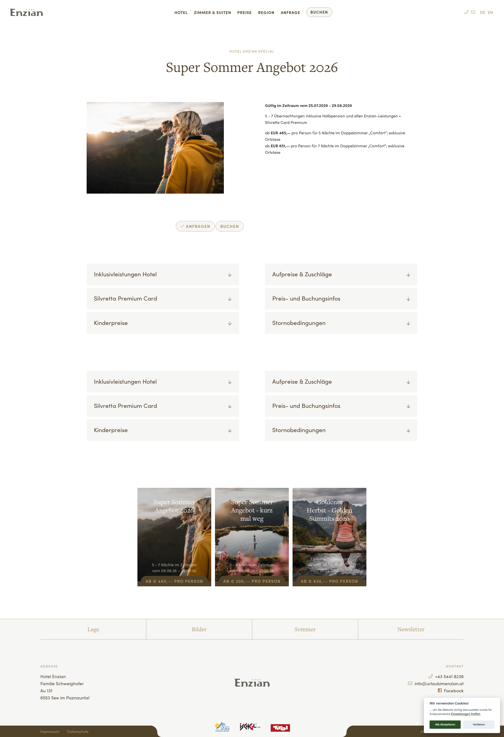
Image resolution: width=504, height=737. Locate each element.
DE (482, 12)
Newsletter (410, 629)
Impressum (49, 731)
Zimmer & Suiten (212, 12)
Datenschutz (78, 731)
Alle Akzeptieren (445, 724)
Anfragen (197, 226)
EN (490, 12)
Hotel (181, 12)
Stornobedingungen (299, 322)
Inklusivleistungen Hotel (125, 274)
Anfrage (290, 12)
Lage (93, 629)
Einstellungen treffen (465, 714)
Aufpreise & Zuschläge (302, 274)
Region (266, 12)
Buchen (319, 12)
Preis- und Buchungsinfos (306, 298)
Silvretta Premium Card (125, 298)
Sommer (305, 629)
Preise (244, 12)
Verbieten (479, 724)
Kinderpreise (111, 322)
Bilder (199, 629)
